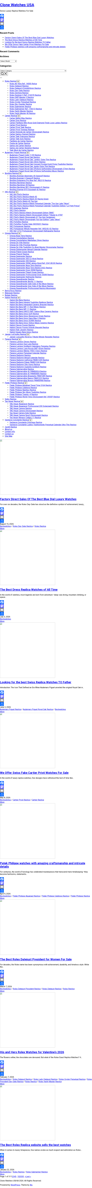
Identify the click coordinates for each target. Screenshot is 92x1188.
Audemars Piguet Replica (15, 152)
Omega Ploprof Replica (19, 254)
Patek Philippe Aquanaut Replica (26, 896)
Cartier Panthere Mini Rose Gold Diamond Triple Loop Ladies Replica (38, 123)
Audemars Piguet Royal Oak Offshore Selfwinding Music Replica (37, 171)
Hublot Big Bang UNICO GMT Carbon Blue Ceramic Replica (34, 311)
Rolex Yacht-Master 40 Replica (22, 113)
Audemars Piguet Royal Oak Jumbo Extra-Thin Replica (32, 166)
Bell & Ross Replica (13, 291)
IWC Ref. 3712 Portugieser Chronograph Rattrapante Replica (35, 231)
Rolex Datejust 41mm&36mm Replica (25, 88)
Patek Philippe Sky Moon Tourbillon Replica (28, 392)
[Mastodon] (46, 20)
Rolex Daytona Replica (19, 93)
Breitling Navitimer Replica (21, 183)
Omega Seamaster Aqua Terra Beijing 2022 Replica (31, 268)
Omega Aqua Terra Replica (21, 236)
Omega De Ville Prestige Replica (23, 245)
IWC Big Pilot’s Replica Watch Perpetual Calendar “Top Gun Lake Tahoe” (39, 203)
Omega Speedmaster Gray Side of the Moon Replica (31, 286)
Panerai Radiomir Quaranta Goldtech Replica (28, 367)
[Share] (46, 27)
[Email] (46, 24)
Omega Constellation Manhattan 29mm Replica (29, 240)
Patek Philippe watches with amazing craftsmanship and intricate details (35, 47)
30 (23, 1176)
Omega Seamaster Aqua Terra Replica (25, 265)
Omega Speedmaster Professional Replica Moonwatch (33, 288)
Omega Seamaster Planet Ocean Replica (26, 272)
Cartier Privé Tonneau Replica (22, 130)
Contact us (9, 434)
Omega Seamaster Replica (21, 256)
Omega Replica (11, 233)
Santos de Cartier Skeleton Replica (24, 148)
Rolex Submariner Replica (20, 106)
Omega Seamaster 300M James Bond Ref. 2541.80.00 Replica (36, 263)
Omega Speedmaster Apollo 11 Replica (26, 281)
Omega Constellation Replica (22, 238)
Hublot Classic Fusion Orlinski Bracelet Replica (29, 327)
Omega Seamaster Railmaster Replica (25, 277)
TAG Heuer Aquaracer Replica (22, 404)
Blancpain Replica (12, 293)
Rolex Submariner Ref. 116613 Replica (26, 109)
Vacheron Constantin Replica (17, 420)
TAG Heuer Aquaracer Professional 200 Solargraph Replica (34, 406)
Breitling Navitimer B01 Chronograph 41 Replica (29, 187)
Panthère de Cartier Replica (21, 141)
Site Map (8, 436)
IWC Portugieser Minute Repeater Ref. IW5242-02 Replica (34, 229)
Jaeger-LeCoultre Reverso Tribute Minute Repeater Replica (34, 337)
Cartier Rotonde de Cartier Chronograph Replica (29, 132)
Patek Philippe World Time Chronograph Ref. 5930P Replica (35, 397)
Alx (31, 1185)
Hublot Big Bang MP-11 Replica (23, 309)
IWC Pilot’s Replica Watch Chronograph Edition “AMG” (32, 213)
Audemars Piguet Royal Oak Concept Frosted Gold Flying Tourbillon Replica (41, 164)
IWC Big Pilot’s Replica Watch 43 (23, 197)
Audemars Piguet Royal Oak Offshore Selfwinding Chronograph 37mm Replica (42, 169)
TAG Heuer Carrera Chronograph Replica (26, 411)
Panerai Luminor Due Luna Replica (24, 344)
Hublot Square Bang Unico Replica (24, 332)
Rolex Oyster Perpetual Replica (23, 102)
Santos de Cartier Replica (20, 146)
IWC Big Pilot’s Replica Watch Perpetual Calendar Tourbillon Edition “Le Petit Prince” (45, 206)
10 (18, 1176)
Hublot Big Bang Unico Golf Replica (24, 314)
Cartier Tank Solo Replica (20, 139)
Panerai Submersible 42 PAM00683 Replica (28, 374)
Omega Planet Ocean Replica (22, 252)
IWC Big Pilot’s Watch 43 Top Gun (23, 201)
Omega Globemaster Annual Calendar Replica (28, 249)
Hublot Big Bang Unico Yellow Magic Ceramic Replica (32, 323)
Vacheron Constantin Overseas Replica (26, 422)
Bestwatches (5, 526)
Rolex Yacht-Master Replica (21, 111)
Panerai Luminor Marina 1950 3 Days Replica (28, 351)
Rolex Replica (10, 81)
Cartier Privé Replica (18, 125)
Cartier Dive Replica (18, 120)
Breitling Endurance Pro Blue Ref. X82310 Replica (30, 180)
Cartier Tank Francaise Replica (22, 136)
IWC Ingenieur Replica (19, 208)
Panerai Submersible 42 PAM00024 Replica (28, 371)
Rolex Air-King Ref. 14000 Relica (23, 84)
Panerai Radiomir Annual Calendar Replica (27, 358)
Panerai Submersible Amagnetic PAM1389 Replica (31, 376)
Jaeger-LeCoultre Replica (15, 334)
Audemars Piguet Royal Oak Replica (25, 157)
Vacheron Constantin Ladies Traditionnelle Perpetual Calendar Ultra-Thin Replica (43, 425)
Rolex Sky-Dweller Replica (21, 104)
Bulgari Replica (11, 295)
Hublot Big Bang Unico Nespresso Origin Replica (30, 316)
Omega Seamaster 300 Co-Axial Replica (26, 259)
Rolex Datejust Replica (19, 86)
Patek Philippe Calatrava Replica (23, 387)
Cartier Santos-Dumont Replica (22, 134)
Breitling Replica (11, 173)
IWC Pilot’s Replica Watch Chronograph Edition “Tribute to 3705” (36, 215)
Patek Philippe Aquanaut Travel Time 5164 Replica (31, 385)
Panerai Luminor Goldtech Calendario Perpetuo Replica (32, 346)
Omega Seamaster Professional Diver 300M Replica (32, 275)
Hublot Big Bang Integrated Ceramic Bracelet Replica (32, 304)
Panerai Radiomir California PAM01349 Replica (29, 360)
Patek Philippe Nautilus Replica (23, 390)
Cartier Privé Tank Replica (20, 127)
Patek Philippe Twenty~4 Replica (24, 394)
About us (8, 429)
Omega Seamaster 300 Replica (23, 261)
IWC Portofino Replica (19, 222)
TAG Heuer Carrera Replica (21, 408)
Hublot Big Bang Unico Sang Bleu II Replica (27, 318)
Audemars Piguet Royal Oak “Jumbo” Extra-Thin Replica (33, 159)
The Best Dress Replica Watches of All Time (23, 40)
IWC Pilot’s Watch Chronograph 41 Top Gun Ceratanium (32, 217)
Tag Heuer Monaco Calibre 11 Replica (25, 417)
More (2, 528)
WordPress (15, 1185)
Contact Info (10, 431)
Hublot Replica (11, 297)
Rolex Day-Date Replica (19, 90)
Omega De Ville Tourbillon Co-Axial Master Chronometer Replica (36, 247)
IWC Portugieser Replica (20, 226)
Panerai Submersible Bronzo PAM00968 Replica (30, 380)
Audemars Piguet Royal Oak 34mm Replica (27, 162)
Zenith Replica (11, 427)
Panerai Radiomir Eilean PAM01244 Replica (28, 362)
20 (21, 1176)
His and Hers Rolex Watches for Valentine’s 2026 (32, 1052)
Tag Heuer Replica (12, 401)
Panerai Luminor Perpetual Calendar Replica (28, 353)
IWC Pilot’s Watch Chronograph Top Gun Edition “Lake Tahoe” (35, 219)
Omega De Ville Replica (19, 242)
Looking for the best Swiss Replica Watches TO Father (28, 42)
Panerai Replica (11, 339)
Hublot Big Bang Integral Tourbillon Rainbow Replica (31, 302)
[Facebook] (46, 16)
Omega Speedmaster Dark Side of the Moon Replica (31, 284)
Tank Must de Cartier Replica (22, 150)
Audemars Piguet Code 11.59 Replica (25, 155)
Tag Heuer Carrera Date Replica (23, 413)
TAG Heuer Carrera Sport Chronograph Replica (29, 415)
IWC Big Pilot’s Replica (19, 194)
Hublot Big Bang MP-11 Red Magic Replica (28, 307)
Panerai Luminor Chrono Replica (23, 342)
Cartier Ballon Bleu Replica (21, 118)
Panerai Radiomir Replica (20, 355)
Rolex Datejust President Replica (26, 989)
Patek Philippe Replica (14, 383)
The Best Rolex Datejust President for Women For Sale (36, 959)
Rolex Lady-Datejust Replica (21, 100)
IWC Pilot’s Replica (18, 210)
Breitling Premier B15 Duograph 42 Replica (27, 189)
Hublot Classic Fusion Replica (22, 325)
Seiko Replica (10, 399)
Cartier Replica (11, 116)
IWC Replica (10, 192)
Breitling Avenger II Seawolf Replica (25, 178)
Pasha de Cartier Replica (20, 143)
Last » (28, 1176)
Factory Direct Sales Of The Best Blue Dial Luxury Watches (29, 37)
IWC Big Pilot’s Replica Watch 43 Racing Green (29, 199)
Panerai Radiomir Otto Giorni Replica (25, 364)
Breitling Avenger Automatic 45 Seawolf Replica (30, 176)
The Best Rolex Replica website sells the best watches (35, 1145)
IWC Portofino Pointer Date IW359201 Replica (29, 224)
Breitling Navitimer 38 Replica (22, 185)
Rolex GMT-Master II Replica (22, 97)
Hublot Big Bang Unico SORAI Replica (25, 320)
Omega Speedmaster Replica (22, 279)
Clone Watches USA (17, 5)
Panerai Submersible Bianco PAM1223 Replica (29, 378)
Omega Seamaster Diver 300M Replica (26, 270)
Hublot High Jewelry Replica (21, 330)
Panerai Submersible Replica (22, 369)
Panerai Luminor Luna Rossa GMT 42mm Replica (30, 348)
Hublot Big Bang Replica (20, 300)
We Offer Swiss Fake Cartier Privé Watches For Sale (27, 44)
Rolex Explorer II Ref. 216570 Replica (25, 95)
